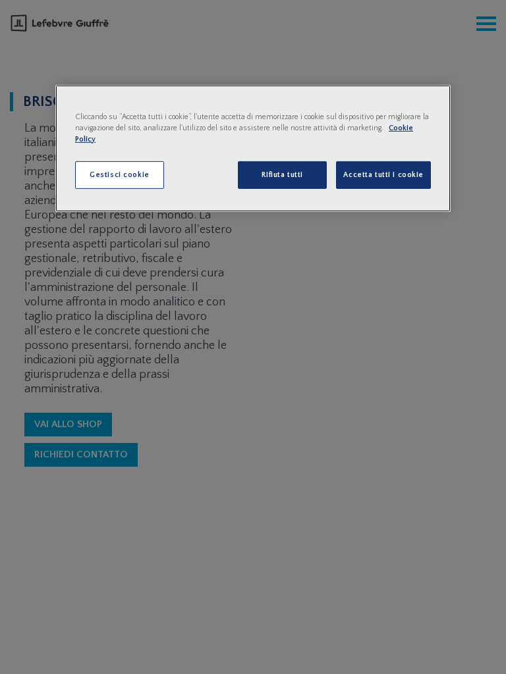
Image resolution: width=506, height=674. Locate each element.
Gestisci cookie (120, 174)
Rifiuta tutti (282, 174)
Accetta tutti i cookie (383, 174)
